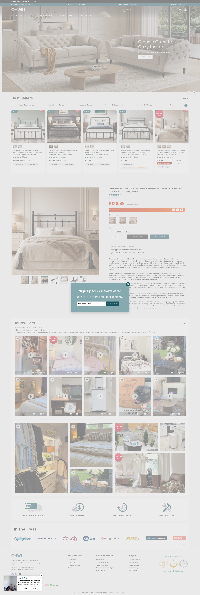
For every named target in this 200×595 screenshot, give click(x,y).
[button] (41, 575)
